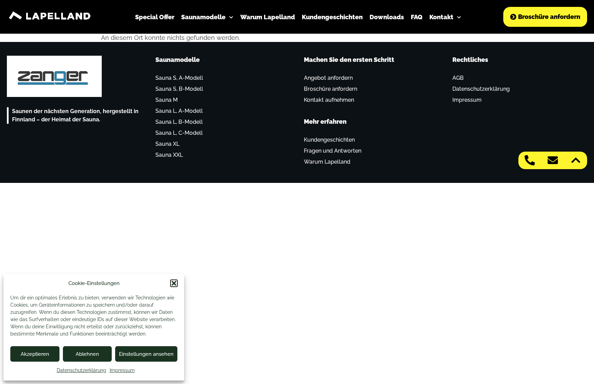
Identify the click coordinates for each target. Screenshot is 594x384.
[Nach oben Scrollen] (576, 160)
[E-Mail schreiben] (553, 160)
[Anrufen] (530, 160)
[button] (173, 283)
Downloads (387, 17)
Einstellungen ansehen (146, 354)
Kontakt (441, 17)
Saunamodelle (203, 17)
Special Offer (154, 17)
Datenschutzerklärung (81, 370)
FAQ (416, 17)
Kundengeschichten (332, 17)
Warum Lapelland (267, 17)
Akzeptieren (35, 354)
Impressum (122, 370)
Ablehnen (87, 354)
